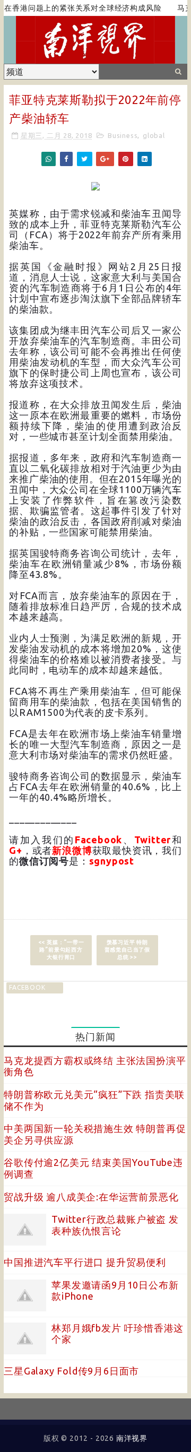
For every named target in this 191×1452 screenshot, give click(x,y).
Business (122, 135)
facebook (27, 987)
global (154, 135)
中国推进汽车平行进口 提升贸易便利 (85, 1262)
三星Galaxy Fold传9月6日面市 (71, 1370)
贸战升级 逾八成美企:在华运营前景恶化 (91, 1196)
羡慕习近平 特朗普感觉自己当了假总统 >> (127, 949)
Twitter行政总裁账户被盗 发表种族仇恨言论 (115, 1225)
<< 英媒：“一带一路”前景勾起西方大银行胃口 (61, 949)
